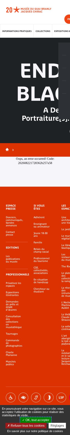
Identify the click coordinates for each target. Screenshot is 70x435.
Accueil (6, 150)
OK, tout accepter (37, 420)
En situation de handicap (41, 281)
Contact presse (10, 233)
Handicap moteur (11, 397)
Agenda (64, 74)
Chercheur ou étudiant (41, 290)
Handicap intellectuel (48, 397)
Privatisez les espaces (13, 284)
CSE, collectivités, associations (41, 270)
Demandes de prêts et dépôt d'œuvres (12, 305)
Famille (38, 242)
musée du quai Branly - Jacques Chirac (33, 10)
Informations (64, 61)
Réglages (57, 425)
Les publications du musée (13, 259)
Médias (64, 87)
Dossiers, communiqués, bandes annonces (14, 221)
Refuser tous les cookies (27, 425)
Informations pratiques (17, 31)
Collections (43, 31)
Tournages (12, 333)
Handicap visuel (23, 397)
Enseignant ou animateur (42, 225)
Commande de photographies (14, 343)
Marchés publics (11, 363)
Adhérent (39, 217)
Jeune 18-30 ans (40, 234)
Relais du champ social (41, 250)
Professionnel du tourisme (42, 259)
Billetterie (64, 49)
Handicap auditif (36, 397)
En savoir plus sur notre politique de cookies (35, 431)
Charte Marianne (11, 353)
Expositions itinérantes (12, 294)
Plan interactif (64, 100)
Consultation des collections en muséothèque (14, 322)
